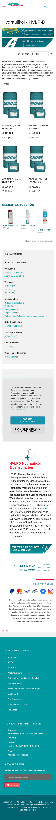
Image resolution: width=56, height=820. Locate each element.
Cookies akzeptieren (27, 420)
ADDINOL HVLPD (13, 273)
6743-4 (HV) (10, 336)
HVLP (33, 508)
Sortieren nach (22, 54)
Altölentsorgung (15, 673)
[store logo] (20, 4)
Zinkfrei (8, 306)
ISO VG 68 (10, 293)
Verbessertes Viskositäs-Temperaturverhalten (25, 316)
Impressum (13, 657)
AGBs (10, 662)
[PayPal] (12, 593)
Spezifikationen (15, 699)
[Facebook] (43, 593)
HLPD (45, 508)
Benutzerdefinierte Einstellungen (27, 430)
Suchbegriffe (14, 694)
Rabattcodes (14, 710)
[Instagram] (51, 593)
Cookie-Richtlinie (18, 410)
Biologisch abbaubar (14, 303)
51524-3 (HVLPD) (13, 326)
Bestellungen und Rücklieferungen (24, 688)
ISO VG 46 (10, 289)
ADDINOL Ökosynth (14, 276)
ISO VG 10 (10, 286)
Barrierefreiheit (15, 683)
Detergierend (11, 309)
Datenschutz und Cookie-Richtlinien (24, 678)
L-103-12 (9, 346)
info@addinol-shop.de (17, 755)
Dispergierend (11, 313)
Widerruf (12, 667)
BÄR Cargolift (11, 357)
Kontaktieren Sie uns (17, 704)
